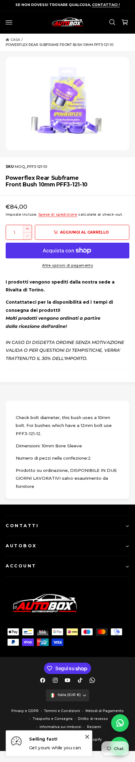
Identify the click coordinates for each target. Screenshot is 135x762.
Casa (15, 40)
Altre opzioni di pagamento (67, 265)
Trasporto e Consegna (53, 719)
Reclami (94, 727)
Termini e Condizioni (62, 711)
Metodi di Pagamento (104, 711)
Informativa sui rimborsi (60, 727)
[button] (9, 22)
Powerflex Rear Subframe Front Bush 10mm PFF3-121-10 (59, 45)
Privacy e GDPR (25, 711)
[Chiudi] (87, 736)
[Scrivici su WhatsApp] (120, 723)
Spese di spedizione (57, 215)
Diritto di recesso (93, 719)
